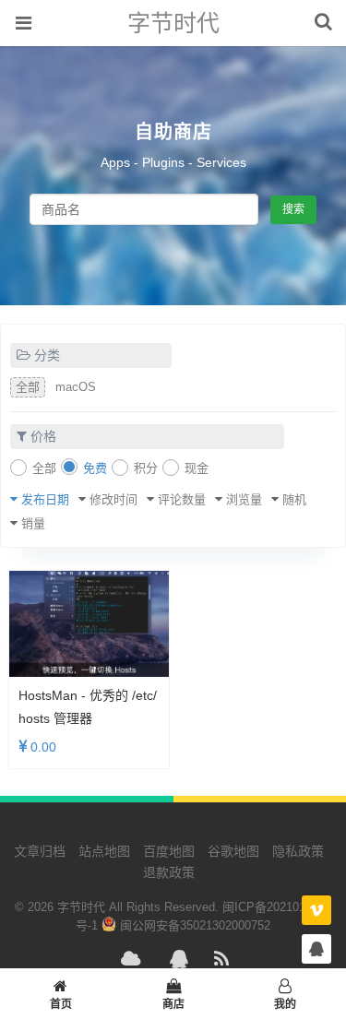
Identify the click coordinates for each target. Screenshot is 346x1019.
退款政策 (169, 872)
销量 (33, 523)
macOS (75, 387)
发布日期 (45, 499)
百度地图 (169, 851)
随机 (294, 499)
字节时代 (173, 23)
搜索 (293, 209)
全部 (28, 387)
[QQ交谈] (316, 949)
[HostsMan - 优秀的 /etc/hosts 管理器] (89, 624)
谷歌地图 (233, 851)
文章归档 (40, 851)
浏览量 (244, 499)
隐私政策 (298, 851)
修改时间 (113, 499)
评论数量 (182, 499)
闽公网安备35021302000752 (193, 925)
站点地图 (104, 851)
